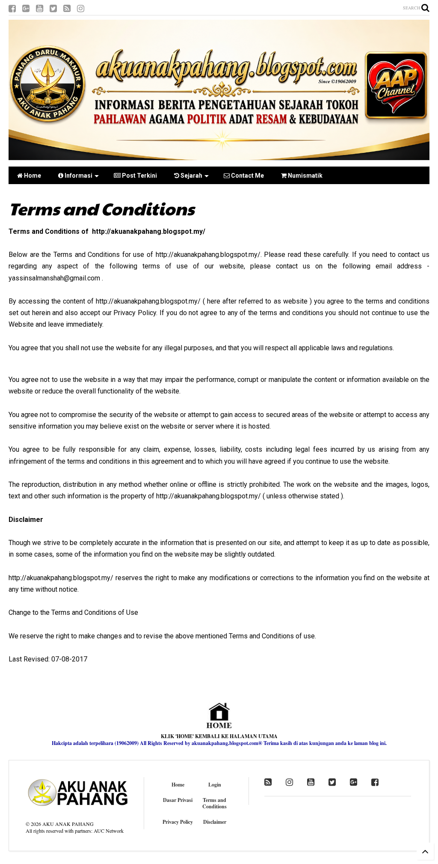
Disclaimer (214, 821)
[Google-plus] (26, 8)
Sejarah (190, 175)
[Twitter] (53, 8)
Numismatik (305, 175)
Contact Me (247, 175)
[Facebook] (12, 8)
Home (32, 175)
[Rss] (67, 8)
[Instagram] (80, 8)
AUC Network (109, 830)
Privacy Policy (178, 821)
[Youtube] (39, 8)
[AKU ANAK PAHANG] (219, 156)
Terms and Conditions (214, 803)
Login (214, 784)
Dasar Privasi (177, 800)
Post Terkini (139, 175)
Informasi (77, 175)
